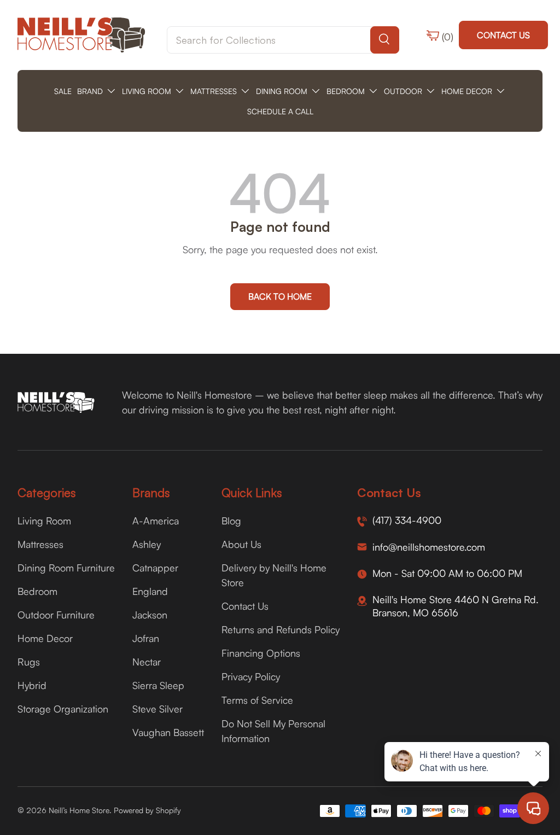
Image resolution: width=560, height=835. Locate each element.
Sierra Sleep (158, 685)
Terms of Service (257, 700)
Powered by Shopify (147, 810)
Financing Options (260, 653)
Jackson (149, 615)
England (150, 591)
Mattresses (40, 544)
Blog (231, 521)
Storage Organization (63, 709)
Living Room (44, 521)
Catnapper (155, 568)
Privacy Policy (250, 676)
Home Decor (45, 638)
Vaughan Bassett (168, 732)
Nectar (146, 662)
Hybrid (32, 685)
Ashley (146, 544)
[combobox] (283, 40)
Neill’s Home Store (79, 810)
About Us (241, 544)
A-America (155, 521)
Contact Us (503, 35)
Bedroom (37, 591)
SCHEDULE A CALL (280, 111)
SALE (63, 91)
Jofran (145, 638)
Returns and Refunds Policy (280, 629)
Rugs (29, 662)
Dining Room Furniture (66, 568)
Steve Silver (157, 709)
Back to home (280, 296)
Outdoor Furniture (56, 615)
